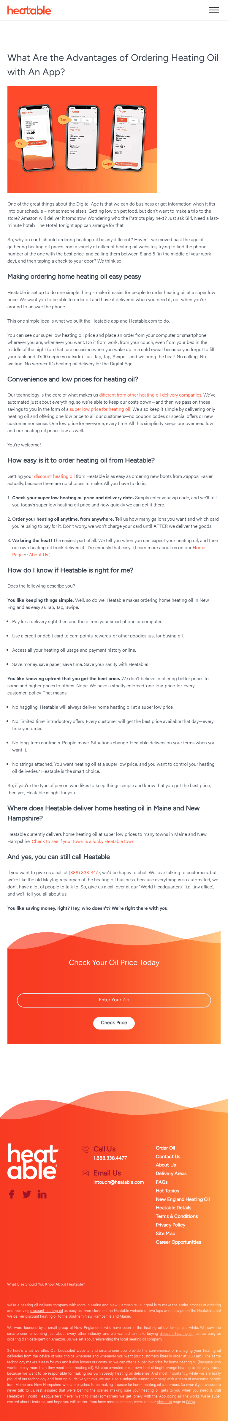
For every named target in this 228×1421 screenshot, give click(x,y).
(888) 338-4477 (84, 872)
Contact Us (168, 1156)
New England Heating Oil (183, 1199)
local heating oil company (141, 1339)
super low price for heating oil (100, 408)
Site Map (165, 1233)
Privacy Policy (170, 1225)
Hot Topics (167, 1190)
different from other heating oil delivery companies (150, 394)
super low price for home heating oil (167, 1362)
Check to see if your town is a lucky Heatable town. (83, 841)
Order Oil (165, 1148)
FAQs (161, 1182)
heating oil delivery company (44, 1305)
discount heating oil (54, 476)
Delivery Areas (171, 1173)
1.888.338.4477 (110, 1158)
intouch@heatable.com (119, 1182)
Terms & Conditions (177, 1216)
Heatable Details (173, 1207)
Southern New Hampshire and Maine (99, 1316)
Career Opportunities (178, 1242)
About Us (38, 554)
